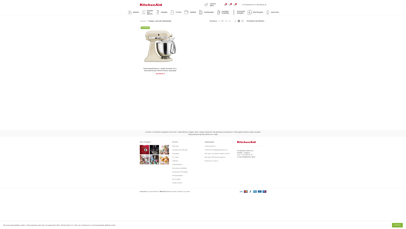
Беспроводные (177, 175)
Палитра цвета (210, 146)
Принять (397, 225)
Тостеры (175, 157)
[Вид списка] (235, 21)
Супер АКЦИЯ (177, 183)
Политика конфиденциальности (216, 150)
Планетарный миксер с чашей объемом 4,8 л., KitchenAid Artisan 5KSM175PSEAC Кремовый (160, 69)
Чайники (175, 161)
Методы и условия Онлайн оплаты (217, 153)
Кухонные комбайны (179, 168)
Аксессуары (176, 179)
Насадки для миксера (179, 150)
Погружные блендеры (180, 172)
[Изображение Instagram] (144, 149)
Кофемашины (177, 164)
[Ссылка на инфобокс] (212, 5)
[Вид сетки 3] (239, 21)
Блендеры (175, 153)
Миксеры (175, 146)
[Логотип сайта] (151, 5)
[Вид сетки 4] (242, 21)
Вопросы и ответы (211, 161)
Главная (143, 21)
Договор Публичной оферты (215, 157)
